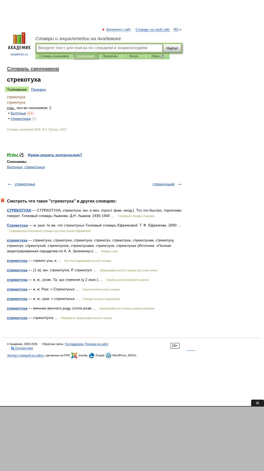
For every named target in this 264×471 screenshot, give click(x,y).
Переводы (110, 56)
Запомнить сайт (118, 29)
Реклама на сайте (96, 344)
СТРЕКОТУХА (19, 210)
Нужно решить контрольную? (55, 155)
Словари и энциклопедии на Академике (78, 38)
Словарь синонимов (54, 56)
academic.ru (19, 54)
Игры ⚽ (158, 56)
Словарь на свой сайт (153, 29)
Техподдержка (74, 344)
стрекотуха (17, 240)
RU (176, 29)
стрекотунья (34, 167)
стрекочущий (164, 184)
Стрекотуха (17, 225)
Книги (133, 56)
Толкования (85, 56)
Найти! (172, 48)
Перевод (38, 89)
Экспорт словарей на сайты (25, 355)
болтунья (14, 167)
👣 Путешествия (22, 348)
